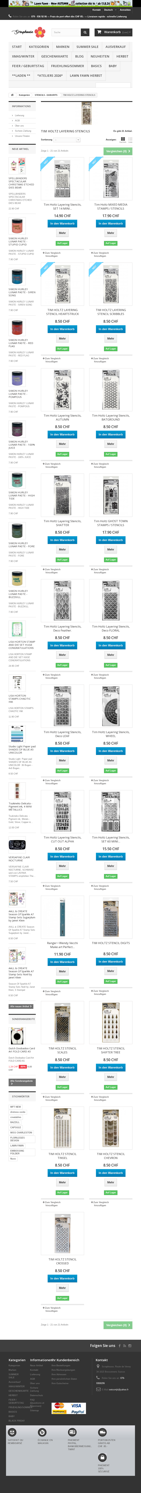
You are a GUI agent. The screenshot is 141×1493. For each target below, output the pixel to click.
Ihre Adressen (59, 1374)
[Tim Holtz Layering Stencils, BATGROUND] (111, 390)
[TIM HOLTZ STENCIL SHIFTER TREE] (111, 1022)
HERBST (122, 56)
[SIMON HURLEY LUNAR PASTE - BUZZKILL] (17, 578)
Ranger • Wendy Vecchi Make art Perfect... (62, 945)
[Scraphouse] (27, 32)
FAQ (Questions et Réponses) (37, 1403)
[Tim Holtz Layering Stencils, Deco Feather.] (62, 601)
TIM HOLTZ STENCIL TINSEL (62, 1156)
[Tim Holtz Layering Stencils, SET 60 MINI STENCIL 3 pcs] (111, 811)
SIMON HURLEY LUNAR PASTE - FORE (22, 544)
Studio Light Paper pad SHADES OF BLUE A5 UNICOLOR (22, 749)
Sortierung (46, 139)
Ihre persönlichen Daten (64, 1379)
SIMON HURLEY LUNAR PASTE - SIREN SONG (22, 292)
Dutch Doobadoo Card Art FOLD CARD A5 (22, 1050)
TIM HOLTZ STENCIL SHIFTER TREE (111, 1050)
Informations (21, 106)
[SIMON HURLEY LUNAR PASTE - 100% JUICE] (17, 429)
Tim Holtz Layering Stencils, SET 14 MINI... (62, 206)
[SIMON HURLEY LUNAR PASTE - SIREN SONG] (17, 276)
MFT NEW (15, 1107)
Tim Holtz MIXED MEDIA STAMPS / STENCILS (110, 206)
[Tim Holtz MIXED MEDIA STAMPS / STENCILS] (111, 179)
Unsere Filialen (22, 136)
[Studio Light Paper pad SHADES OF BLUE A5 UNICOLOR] (17, 734)
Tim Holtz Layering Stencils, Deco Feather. (62, 628)
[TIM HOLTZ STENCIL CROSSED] (62, 1233)
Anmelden (125, 10)
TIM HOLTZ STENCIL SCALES (62, 1050)
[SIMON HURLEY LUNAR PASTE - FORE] (17, 530)
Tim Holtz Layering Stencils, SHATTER (62, 523)
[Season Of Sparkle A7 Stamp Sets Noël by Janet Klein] (17, 955)
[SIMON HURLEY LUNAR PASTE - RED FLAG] (17, 327)
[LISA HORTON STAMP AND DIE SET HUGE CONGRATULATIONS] (17, 629)
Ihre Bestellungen (61, 1365)
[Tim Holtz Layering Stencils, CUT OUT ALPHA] (62, 811)
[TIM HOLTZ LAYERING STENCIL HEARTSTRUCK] (62, 284)
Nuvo (13, 1158)
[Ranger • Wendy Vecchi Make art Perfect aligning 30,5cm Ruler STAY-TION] (62, 917)
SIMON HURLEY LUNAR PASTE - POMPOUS (18, 394)
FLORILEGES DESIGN (17, 1139)
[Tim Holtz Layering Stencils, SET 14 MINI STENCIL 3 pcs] (62, 179)
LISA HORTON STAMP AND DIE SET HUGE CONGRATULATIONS (22, 645)
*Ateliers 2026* (50, 75)
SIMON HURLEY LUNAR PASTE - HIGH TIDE (22, 495)
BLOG (79, 56)
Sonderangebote (23, 1019)
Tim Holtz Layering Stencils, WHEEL (111, 734)
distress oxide (17, 1112)
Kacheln (123, 142)
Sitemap (34, 1410)
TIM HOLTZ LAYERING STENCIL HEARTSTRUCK (62, 312)
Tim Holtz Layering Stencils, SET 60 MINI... (111, 839)
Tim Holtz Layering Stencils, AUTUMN (62, 417)
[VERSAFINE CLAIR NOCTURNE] (17, 844)
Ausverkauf (116, 47)
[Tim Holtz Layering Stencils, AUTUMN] (62, 390)
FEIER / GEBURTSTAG (28, 66)
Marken (62, 47)
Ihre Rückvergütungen (63, 1370)
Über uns (19, 125)
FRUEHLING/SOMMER (67, 66)
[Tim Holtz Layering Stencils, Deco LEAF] (62, 706)
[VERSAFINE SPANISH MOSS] (17, 791)
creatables (15, 1117)
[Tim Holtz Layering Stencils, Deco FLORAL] (111, 601)
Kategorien (39, 47)
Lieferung (19, 115)
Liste (130, 142)
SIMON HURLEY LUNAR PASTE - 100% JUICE (22, 444)
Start (17, 47)
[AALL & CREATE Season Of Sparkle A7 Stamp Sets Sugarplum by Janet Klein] (17, 898)
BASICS (96, 66)
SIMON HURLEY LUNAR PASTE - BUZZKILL (18, 594)
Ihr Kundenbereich (65, 1360)
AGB (17, 120)
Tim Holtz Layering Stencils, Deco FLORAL (111, 628)
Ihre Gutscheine (60, 1383)
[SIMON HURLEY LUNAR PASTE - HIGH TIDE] (17, 480)
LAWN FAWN (17, 1145)
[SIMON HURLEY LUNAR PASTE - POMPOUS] (17, 378)
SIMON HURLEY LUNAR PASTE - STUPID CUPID (18, 241)
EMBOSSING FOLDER (17, 1152)
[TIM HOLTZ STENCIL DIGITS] (111, 917)
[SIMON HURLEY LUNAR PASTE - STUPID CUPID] (17, 225)
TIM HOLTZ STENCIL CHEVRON (111, 1156)
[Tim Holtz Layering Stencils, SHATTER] (62, 495)
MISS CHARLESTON (21, 1132)
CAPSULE (15, 1127)
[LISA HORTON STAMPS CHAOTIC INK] (17, 683)
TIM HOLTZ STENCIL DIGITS (111, 943)
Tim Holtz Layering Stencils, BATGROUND (111, 417)
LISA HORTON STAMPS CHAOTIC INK (20, 698)
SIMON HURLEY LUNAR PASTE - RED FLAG (21, 343)
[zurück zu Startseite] (12, 95)
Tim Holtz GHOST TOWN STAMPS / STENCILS (111, 523)
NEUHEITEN (100, 56)
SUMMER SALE (88, 47)
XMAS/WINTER (23, 56)
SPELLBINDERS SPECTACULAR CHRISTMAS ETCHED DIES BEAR (21, 182)
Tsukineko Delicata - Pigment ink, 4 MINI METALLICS (20, 806)
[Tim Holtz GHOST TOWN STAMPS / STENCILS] (111, 495)
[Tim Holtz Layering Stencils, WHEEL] (111, 706)
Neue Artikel (20, 149)
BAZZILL (15, 1122)
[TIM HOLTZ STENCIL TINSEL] (62, 1128)
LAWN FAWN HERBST (86, 75)
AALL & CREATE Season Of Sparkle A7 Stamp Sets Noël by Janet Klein (21, 972)
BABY (113, 66)
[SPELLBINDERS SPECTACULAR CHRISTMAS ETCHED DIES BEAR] (17, 165)
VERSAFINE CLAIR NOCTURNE (19, 858)
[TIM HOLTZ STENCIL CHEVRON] (111, 1128)
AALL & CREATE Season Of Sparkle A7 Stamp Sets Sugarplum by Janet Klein (22, 915)
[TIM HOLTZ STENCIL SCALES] (62, 1022)
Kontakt (97, 10)
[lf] (70, 3)
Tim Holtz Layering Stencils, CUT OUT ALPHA (62, 839)
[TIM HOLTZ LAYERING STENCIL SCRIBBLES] (111, 284)
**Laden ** (21, 75)
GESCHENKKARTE (54, 56)
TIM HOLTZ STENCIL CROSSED (62, 1261)
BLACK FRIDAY (17, 1421)
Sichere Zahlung (22, 131)
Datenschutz (36, 1395)
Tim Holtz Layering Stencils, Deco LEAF (62, 734)
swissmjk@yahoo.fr (118, 1389)
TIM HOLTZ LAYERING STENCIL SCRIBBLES (111, 312)
